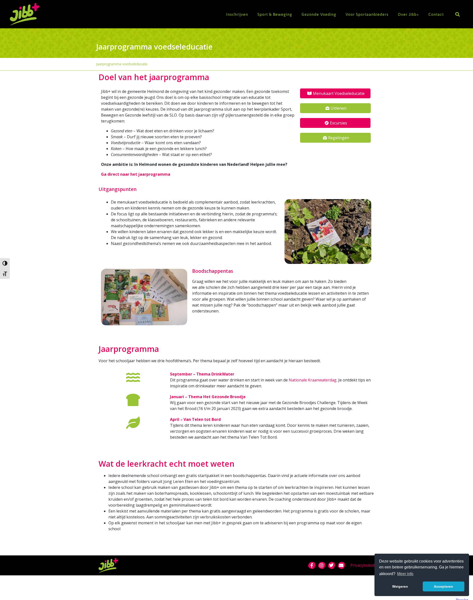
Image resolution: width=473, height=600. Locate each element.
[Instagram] (321, 565)
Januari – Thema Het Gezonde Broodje (208, 396)
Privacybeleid (362, 565)
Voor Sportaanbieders (367, 14)
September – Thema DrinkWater (202, 374)
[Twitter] (331, 565)
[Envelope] (341, 565)
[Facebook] (311, 565)
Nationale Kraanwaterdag (313, 380)
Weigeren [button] (400, 586)
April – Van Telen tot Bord (195, 419)
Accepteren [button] (443, 586)
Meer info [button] (405, 574)
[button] (458, 14)
